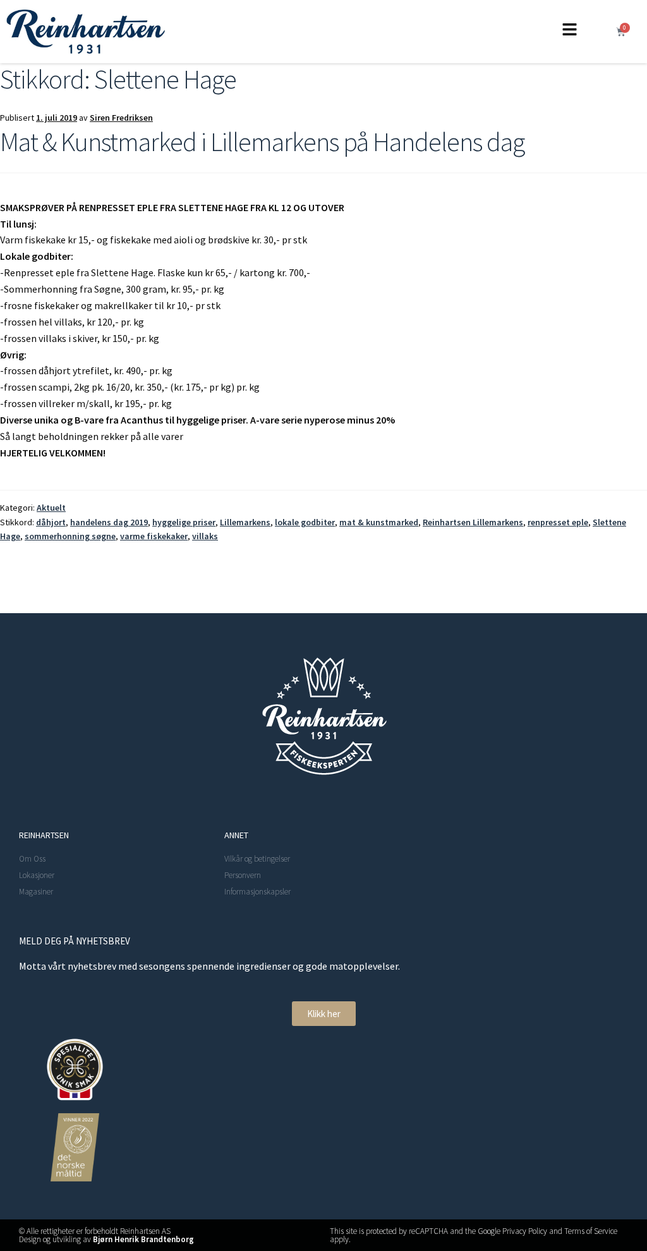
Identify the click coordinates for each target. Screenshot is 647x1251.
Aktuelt (51, 507)
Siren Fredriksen (121, 117)
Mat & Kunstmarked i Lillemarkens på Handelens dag (262, 141)
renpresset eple (558, 522)
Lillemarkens (245, 522)
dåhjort (51, 522)
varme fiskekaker (154, 536)
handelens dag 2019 (109, 522)
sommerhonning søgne (70, 536)
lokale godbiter (305, 522)
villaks (205, 536)
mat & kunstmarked (378, 522)
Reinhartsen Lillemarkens (473, 522)
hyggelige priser (183, 522)
